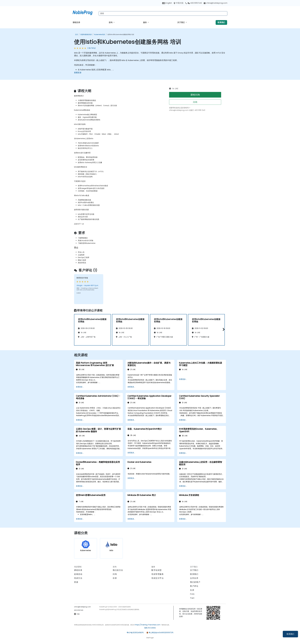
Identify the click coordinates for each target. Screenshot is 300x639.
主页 (76, 34)
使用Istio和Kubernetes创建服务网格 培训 (120, 34)
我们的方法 (118, 570)
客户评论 (194, 586)
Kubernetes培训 (99, 34)
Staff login (150, 638)
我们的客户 (195, 582)
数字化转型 (156, 570)
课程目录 (76, 22)
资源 (76, 582)
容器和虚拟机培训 (86, 34)
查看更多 (78, 72)
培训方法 (78, 578)
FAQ (192, 594)
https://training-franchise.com (147, 625)
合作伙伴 (194, 578)
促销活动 (78, 574)
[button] (223, 329)
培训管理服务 (157, 574)
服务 (145, 22)
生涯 (192, 590)
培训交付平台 (157, 578)
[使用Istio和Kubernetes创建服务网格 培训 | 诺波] (85, 12)
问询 (195, 102)
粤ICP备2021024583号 (135, 632)
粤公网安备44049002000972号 (161, 632)
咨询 (111, 22)
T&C (192, 598)
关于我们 (181, 22)
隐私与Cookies (150, 628)
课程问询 (195, 94)
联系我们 (290, 634)
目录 (115, 578)
